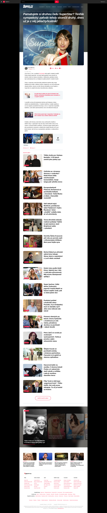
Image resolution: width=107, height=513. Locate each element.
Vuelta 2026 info (37, 480)
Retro (65, 6)
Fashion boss (75, 6)
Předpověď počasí (48, 492)
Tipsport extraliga (47, 483)
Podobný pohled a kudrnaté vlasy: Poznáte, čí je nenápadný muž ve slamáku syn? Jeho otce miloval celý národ (53, 305)
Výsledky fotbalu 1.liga (48, 481)
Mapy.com (42, 492)
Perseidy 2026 (54, 492)
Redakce (38, 500)
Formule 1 (45, 486)
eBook (52, 68)
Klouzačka (56, 494)
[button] (53, 45)
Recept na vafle (56, 486)
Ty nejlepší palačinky (57, 480)
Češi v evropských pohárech (67, 492)
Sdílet (57, 68)
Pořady (54, 6)
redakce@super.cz (61, 508)
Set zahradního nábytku (63, 494)
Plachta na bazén (43, 494)
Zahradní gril (70, 494)
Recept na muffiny (57, 481)
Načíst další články (43, 398)
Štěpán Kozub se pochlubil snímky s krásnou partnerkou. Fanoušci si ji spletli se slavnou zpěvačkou (52, 353)
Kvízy (69, 6)
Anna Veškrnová (31, 67)
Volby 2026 (26, 480)
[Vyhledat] (57, 1)
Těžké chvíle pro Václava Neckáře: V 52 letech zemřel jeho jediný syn (53, 157)
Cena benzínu (59, 492)
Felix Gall (35, 486)
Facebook (30, 500)
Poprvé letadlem (66, 481)
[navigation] (1, 2)
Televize (59, 6)
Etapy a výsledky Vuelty (38, 481)
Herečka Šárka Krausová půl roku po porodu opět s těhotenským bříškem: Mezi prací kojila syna (53, 239)
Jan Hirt (35, 483)
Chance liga (46, 480)
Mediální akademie (44, 500)
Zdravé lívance (56, 483)
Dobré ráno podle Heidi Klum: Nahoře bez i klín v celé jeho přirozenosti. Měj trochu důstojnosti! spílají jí (53, 272)
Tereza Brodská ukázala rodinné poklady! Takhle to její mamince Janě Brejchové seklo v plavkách (53, 224)
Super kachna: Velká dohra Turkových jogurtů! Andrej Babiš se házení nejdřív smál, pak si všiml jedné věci (53, 288)
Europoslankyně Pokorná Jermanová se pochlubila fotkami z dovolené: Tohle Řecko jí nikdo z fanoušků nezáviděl (53, 193)
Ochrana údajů (59, 500)
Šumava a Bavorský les (68, 483)
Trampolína (48, 494)
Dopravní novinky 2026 (77, 483)
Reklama (34, 500)
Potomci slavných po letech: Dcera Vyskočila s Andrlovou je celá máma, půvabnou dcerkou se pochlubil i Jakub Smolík (52, 322)
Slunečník (52, 494)
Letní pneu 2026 (76, 480)
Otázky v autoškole (77, 486)
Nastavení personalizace (74, 500)
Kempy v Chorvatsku (67, 480)
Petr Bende (42, 73)
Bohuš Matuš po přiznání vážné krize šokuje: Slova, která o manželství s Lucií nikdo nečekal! (53, 255)
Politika (48, 6)
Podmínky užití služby (52, 500)
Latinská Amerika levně (68, 486)
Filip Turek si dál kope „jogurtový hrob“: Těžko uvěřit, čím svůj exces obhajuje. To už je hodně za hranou (53, 385)
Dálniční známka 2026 (77, 481)
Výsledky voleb (26, 483)
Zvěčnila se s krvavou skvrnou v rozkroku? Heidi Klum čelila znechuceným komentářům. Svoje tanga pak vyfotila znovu (53, 176)
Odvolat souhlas (66, 500)
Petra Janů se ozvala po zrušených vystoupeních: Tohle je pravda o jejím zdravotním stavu (53, 337)
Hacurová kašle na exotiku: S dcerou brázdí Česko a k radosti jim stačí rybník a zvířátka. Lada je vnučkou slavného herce (53, 370)
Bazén (38, 494)
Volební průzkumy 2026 (28, 481)
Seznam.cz (103, 1)
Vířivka (74, 494)
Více (82, 6)
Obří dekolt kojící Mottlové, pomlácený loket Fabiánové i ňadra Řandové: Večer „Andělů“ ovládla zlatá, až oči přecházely (52, 209)
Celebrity (42, 6)
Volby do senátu (27, 486)
